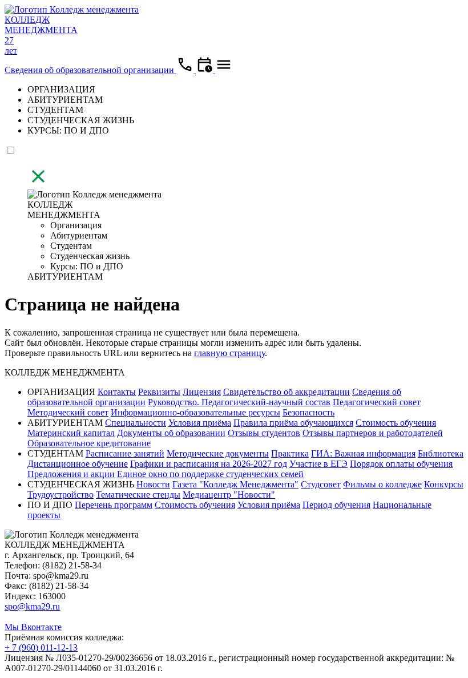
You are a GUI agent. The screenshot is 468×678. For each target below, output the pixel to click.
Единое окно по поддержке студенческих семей (210, 474)
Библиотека (440, 453)
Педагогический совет (377, 402)
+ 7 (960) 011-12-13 (41, 647)
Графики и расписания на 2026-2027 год (208, 464)
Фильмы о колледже (382, 484)
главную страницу (229, 353)
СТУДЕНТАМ (55, 110)
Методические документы (218, 453)
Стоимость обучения (396, 422)
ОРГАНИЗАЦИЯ (61, 89)
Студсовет (321, 484)
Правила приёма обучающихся (293, 422)
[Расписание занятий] (205, 70)
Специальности (135, 422)
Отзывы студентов (264, 433)
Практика (290, 453)
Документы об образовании (171, 433)
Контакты (117, 392)
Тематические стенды (138, 494)
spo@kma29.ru (32, 606)
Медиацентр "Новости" (229, 494)
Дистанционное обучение (77, 464)
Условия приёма (199, 422)
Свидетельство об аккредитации (286, 392)
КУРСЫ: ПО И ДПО (68, 130)
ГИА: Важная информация (363, 453)
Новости (153, 484)
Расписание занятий (125, 453)
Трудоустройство (60, 494)
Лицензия (202, 392)
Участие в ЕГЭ (318, 464)
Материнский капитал (71, 433)
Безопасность (308, 412)
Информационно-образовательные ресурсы (195, 412)
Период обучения (336, 505)
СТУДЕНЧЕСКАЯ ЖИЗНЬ (80, 120)
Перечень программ (113, 505)
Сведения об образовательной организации (90, 70)
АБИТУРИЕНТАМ (65, 99)
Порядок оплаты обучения (401, 464)
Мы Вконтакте (33, 627)
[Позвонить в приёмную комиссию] (186, 70)
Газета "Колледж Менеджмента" (235, 484)
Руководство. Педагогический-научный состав (239, 402)
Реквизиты (159, 392)
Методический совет (67, 412)
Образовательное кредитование (89, 443)
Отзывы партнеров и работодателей (372, 433)
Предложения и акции (71, 474)
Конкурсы (443, 484)
